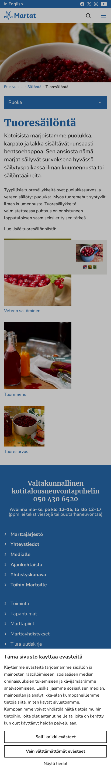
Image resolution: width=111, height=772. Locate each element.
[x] (89, 4)
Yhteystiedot (25, 544)
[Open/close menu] (103, 15)
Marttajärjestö (27, 534)
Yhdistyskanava (28, 574)
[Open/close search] (88, 15)
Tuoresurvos (16, 452)
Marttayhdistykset (30, 634)
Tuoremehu (15, 394)
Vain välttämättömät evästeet (55, 751)
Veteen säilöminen (22, 311)
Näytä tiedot (56, 764)
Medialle (20, 554)
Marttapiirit (22, 623)
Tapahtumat (24, 613)
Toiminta (20, 603)
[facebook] (82, 4)
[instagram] (96, 4)
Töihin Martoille (29, 584)
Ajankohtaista (26, 564)
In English (13, 4)
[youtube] (104, 4)
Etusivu (10, 86)
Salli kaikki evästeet (56, 737)
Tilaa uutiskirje (26, 644)
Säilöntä (34, 86)
